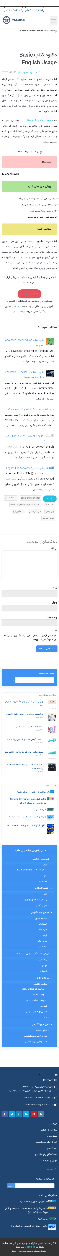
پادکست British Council (33, 989)
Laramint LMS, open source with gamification (29, 1251)
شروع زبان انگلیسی (40, 1024)
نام (55, 588)
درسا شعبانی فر (25, 73)
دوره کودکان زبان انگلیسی (46, 1154)
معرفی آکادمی (41, 905)
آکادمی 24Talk (42, 888)
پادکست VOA (38, 994)
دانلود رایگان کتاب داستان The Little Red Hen (25, 825)
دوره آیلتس (52, 1148)
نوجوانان (43, 971)
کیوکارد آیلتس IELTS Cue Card (30, 870)
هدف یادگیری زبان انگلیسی (36, 1041)
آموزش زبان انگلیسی (39, 912)
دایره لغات (42, 930)
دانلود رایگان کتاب (29, 294)
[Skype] (26, 1114)
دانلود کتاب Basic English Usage (25, 504)
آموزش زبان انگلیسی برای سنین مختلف (31, 954)
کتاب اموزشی (18, 511)
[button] (51, 1169)
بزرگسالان (43, 959)
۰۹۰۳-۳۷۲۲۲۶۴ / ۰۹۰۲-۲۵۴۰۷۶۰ (37, 1098)
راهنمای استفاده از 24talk (36, 900)
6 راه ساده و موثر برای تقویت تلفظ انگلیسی (24, 714)
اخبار (45, 894)
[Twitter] (12, 1114)
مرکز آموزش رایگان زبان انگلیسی (27, 851)
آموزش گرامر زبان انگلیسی (46, 1142)
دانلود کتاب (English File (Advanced (25, 468)
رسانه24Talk (43, 978)
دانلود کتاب (49, 504)
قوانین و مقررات (50, 1161)
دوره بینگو (53, 1124)
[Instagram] (41, 1114)
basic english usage (30, 498)
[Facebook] (5, 1114)
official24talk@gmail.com (37, 1105)
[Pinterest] (34, 1114)
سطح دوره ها (41, 1030)
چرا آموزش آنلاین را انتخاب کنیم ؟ (31, 792)
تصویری (43, 1006)
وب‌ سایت (52, 617)
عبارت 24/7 (41, 810)
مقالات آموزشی (41, 947)
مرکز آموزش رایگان (49, 1130)
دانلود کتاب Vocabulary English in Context (31, 410)
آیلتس (44, 865)
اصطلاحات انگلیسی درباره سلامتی (29, 727)
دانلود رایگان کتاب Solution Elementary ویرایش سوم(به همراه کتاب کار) (28, 801)
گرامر (45, 935)
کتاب (37, 73)
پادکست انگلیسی (40, 984)
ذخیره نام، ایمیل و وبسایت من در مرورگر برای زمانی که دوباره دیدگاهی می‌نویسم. (30, 638)
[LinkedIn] (19, 1114)
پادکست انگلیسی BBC (35, 1000)
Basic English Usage (39, 121)
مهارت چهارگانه (48, 518)
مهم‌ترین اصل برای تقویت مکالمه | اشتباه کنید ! (23, 752)
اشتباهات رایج (10, 498)
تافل (45, 875)
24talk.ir (30, 1247)
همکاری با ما (52, 1136)
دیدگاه (53, 549)
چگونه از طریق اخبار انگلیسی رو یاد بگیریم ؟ (27, 817)
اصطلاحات (42, 924)
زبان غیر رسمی (35, 511)
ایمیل (53, 603)
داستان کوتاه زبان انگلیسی (36, 1011)
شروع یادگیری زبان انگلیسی (35, 1036)
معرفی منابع (42, 941)
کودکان (44, 965)
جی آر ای (43, 881)
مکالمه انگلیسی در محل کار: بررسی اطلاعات (25, 739)
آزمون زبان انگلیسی (40, 859)
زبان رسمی (49, 511)
